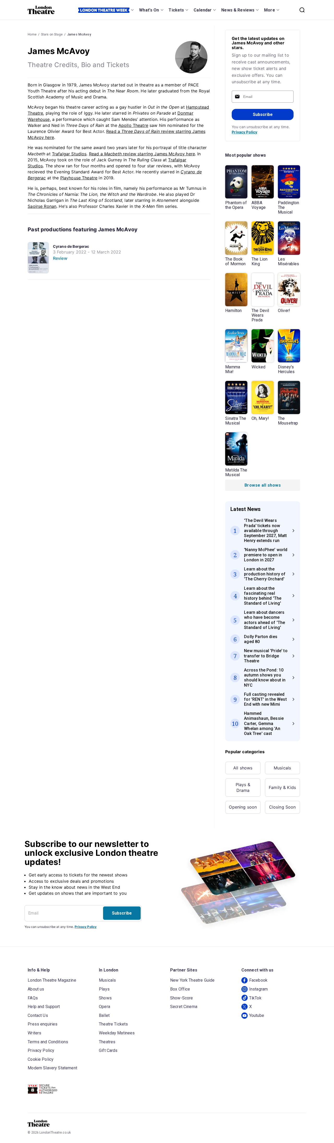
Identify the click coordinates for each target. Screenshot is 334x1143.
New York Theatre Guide (192, 980)
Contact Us (38, 1015)
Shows (105, 997)
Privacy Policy (244, 132)
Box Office (180, 989)
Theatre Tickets (113, 1024)
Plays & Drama (243, 787)
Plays (104, 989)
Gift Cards (108, 1050)
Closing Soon (282, 807)
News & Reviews (237, 10)
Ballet (104, 1015)
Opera (104, 1006)
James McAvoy (79, 34)
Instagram (258, 989)
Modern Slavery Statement (52, 1067)
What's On (149, 10)
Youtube (256, 1015)
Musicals (282, 767)
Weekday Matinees (117, 1032)
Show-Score (181, 997)
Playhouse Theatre (79, 177)
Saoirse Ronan (42, 206)
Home (32, 34)
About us (36, 989)
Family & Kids (282, 787)
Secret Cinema (183, 1006)
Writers (34, 1032)
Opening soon (243, 807)
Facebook (258, 980)
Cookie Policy (40, 1059)
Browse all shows (262, 485)
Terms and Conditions (48, 1041)
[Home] (41, 10)
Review (60, 258)
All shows (242, 767)
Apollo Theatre (133, 125)
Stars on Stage (52, 34)
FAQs (33, 997)
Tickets (176, 10)
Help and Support (44, 1006)
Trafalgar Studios (69, 153)
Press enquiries (42, 1024)
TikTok (255, 997)
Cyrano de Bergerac (71, 246)
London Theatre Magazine (52, 980)
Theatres (107, 1041)
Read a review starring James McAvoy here (142, 153)
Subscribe (263, 114)
